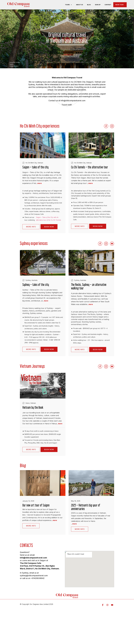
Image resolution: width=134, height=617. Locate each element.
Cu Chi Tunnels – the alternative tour (89, 167)
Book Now (49, 227)
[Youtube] (112, 605)
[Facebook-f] (103, 605)
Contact (108, 4)
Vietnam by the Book (32, 407)
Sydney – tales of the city (35, 284)
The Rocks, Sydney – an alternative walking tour (88, 286)
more (39, 183)
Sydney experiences (34, 243)
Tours (67, 4)
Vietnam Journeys (32, 366)
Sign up (97, 4)
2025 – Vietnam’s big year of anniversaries (85, 507)
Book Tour (119, 4)
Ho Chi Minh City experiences (39, 125)
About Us (79, 4)
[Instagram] (107, 605)
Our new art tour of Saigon (36, 505)
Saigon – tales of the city (35, 167)
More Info (31, 227)
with (48, 218)
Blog (89, 4)
